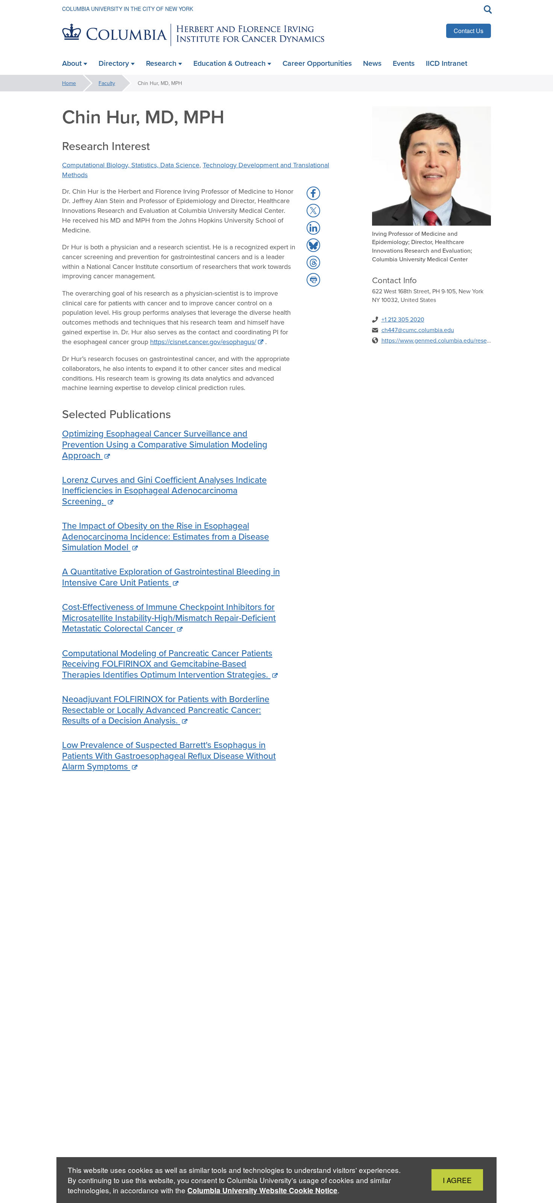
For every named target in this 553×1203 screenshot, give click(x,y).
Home (69, 83)
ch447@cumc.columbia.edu (417, 330)
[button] (313, 193)
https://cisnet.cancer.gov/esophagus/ (203, 341)
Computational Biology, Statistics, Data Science (130, 165)
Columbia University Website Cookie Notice (262, 1190)
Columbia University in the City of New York (127, 8)
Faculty (107, 83)
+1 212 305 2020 (402, 319)
